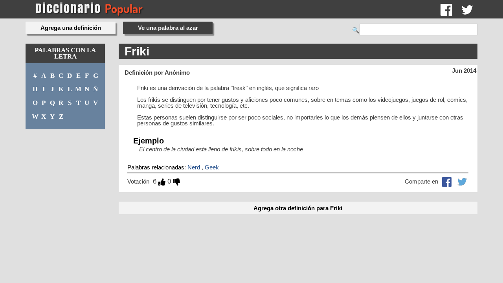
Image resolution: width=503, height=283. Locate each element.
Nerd (193, 167)
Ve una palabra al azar (168, 27)
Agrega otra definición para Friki (297, 208)
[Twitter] (467, 9)
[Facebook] (446, 9)
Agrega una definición (70, 27)
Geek (212, 167)
